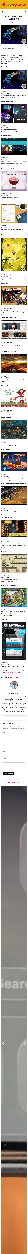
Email (5, 758)
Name (5, 751)
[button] (2, 12)
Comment (6, 732)
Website (5, 765)
